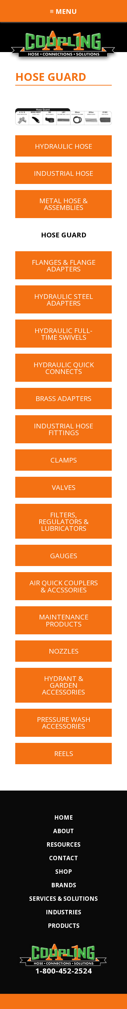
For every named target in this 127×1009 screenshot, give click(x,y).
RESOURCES (63, 844)
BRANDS (63, 885)
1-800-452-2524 (63, 970)
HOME (63, 817)
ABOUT (63, 831)
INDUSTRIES (63, 912)
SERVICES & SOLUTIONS (63, 898)
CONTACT (63, 858)
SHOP (63, 871)
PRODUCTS (64, 926)
